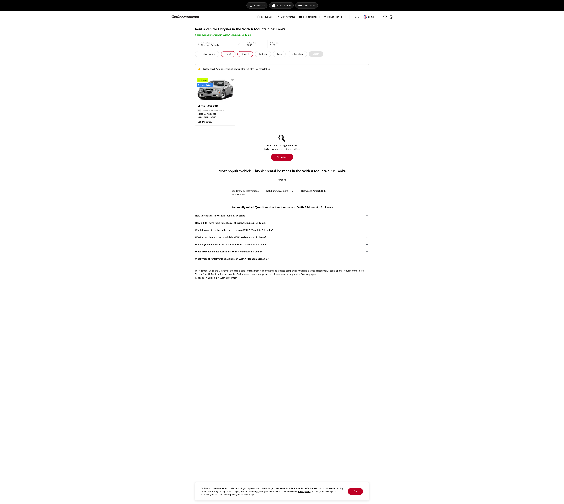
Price (279, 54)
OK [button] (355, 491)
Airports (282, 179)
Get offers (282, 157)
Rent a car (200, 277)
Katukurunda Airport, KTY (279, 190)
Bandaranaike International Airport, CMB (245, 192)
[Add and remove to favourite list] (232, 80)
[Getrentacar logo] (185, 16)
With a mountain (228, 277)
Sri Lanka (212, 277)
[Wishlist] (385, 17)
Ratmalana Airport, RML (313, 190)
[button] (357, 17)
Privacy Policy (304, 491)
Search (316, 54)
